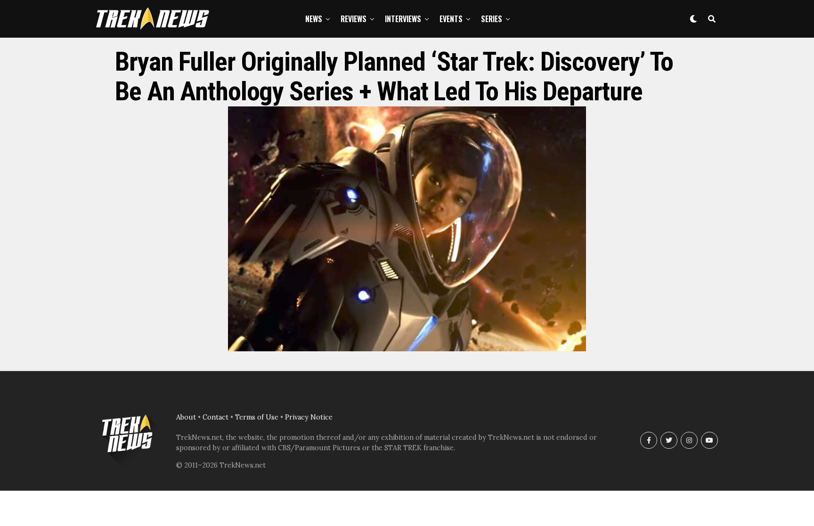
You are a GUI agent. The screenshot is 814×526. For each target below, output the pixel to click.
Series (491, 18)
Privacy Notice (309, 417)
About (186, 417)
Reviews (353, 18)
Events (451, 18)
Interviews (403, 18)
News (313, 18)
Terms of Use (256, 417)
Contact (215, 417)
